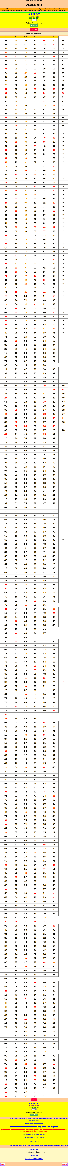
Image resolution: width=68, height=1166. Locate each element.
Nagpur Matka (11, 1118)
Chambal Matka (46, 1118)
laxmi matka (19, 1145)
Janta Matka (29, 1118)
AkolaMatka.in (34, 1155)
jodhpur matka (10, 1145)
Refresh (34, 20)
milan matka (37, 1145)
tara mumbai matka (47, 1145)
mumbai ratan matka (60, 1145)
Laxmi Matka (20, 1118)
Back (2, 1164)
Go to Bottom (34, 29)
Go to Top (34, 1100)
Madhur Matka (56, 1118)
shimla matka (28, 1145)
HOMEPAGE (34, 1149)
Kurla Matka (37, 1118)
